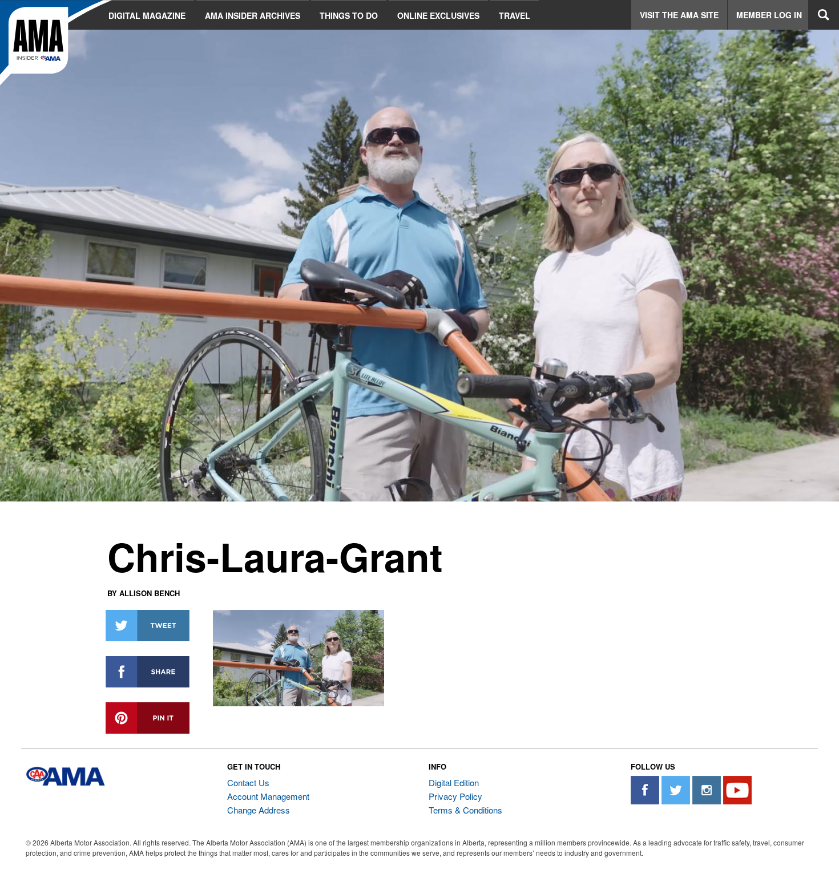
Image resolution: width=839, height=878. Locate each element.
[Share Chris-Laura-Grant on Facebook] (147, 671)
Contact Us (248, 782)
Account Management (268, 796)
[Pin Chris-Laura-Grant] (147, 718)
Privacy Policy (455, 796)
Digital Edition (454, 782)
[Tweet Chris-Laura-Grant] (147, 625)
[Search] (823, 15)
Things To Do (349, 15)
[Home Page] (56, 43)
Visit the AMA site (679, 15)
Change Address (258, 810)
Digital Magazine (146, 15)
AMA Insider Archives (252, 15)
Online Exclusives (438, 15)
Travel (514, 15)
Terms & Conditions (465, 810)
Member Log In (769, 15)
